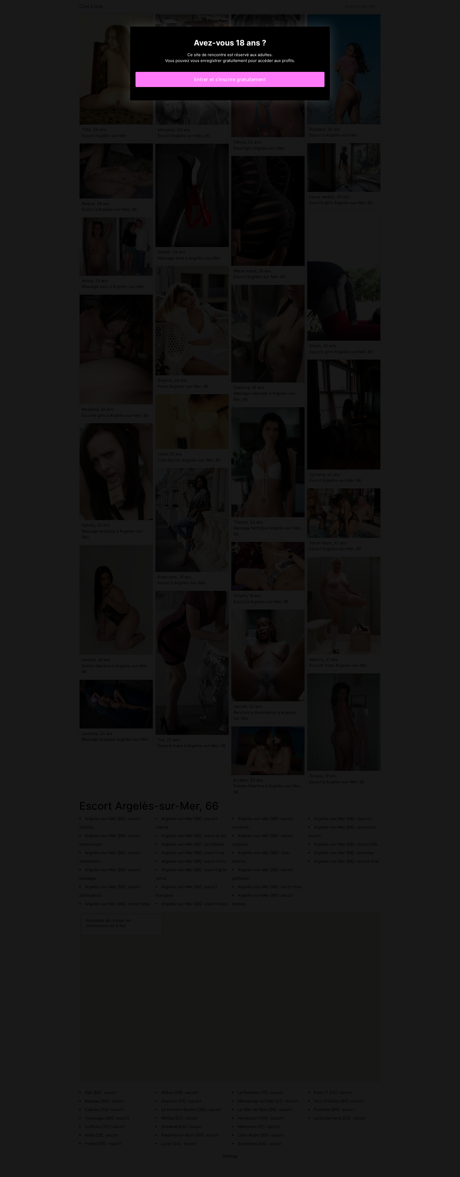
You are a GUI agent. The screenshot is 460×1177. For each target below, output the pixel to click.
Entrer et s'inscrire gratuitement (230, 79)
